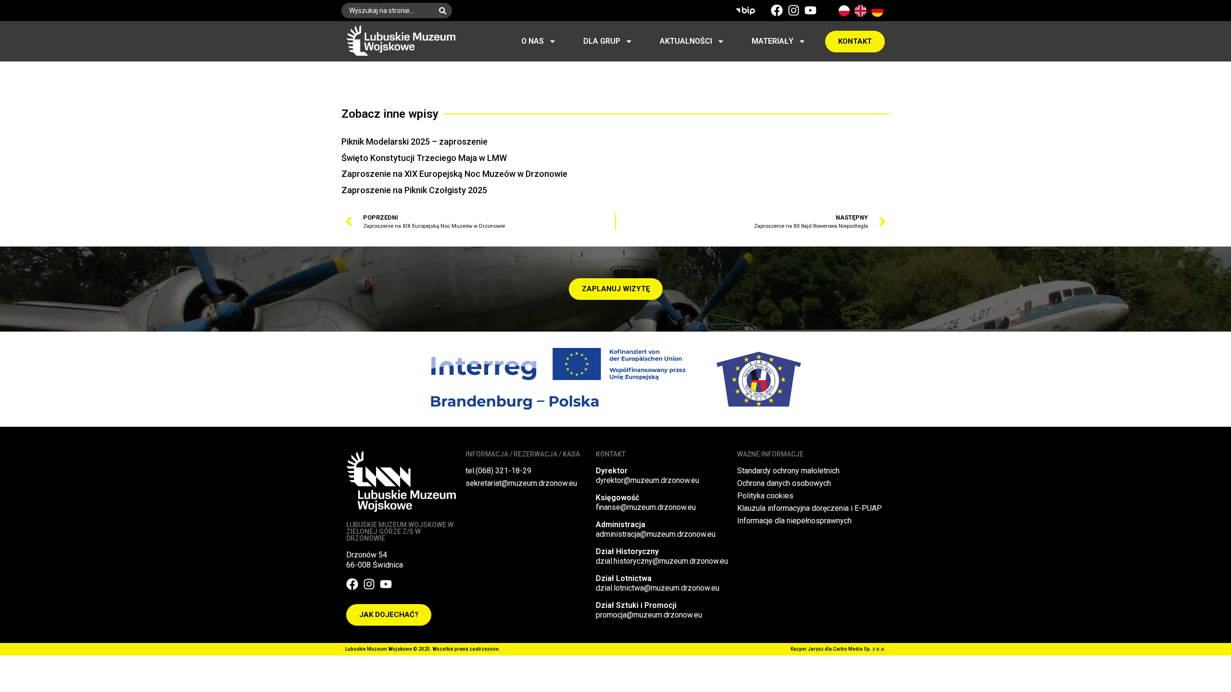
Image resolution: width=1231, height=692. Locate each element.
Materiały (772, 41)
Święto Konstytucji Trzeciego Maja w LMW (424, 158)
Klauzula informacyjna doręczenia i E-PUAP (809, 508)
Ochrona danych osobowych (784, 483)
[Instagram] (794, 10)
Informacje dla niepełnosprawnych (794, 520)
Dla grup (601, 41)
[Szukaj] (444, 10)
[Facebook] (777, 10)
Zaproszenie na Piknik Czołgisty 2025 (414, 190)
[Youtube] (810, 10)
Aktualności (686, 41)
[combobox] (387, 10)
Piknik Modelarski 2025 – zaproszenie (414, 141)
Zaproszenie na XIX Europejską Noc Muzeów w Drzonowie (454, 174)
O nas (532, 41)
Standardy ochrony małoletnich (788, 470)
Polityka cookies (765, 495)
